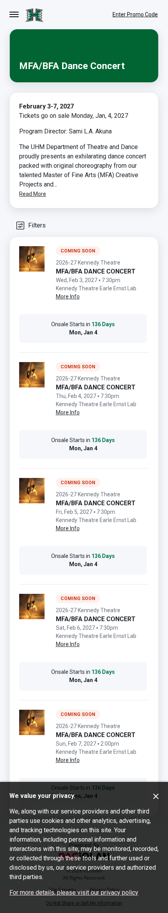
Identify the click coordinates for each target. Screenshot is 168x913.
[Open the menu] (14, 14)
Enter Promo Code (135, 14)
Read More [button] (32, 194)
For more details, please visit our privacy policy (73, 892)
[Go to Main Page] (34, 14)
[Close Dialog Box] (156, 796)
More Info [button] (68, 296)
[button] (30, 225)
